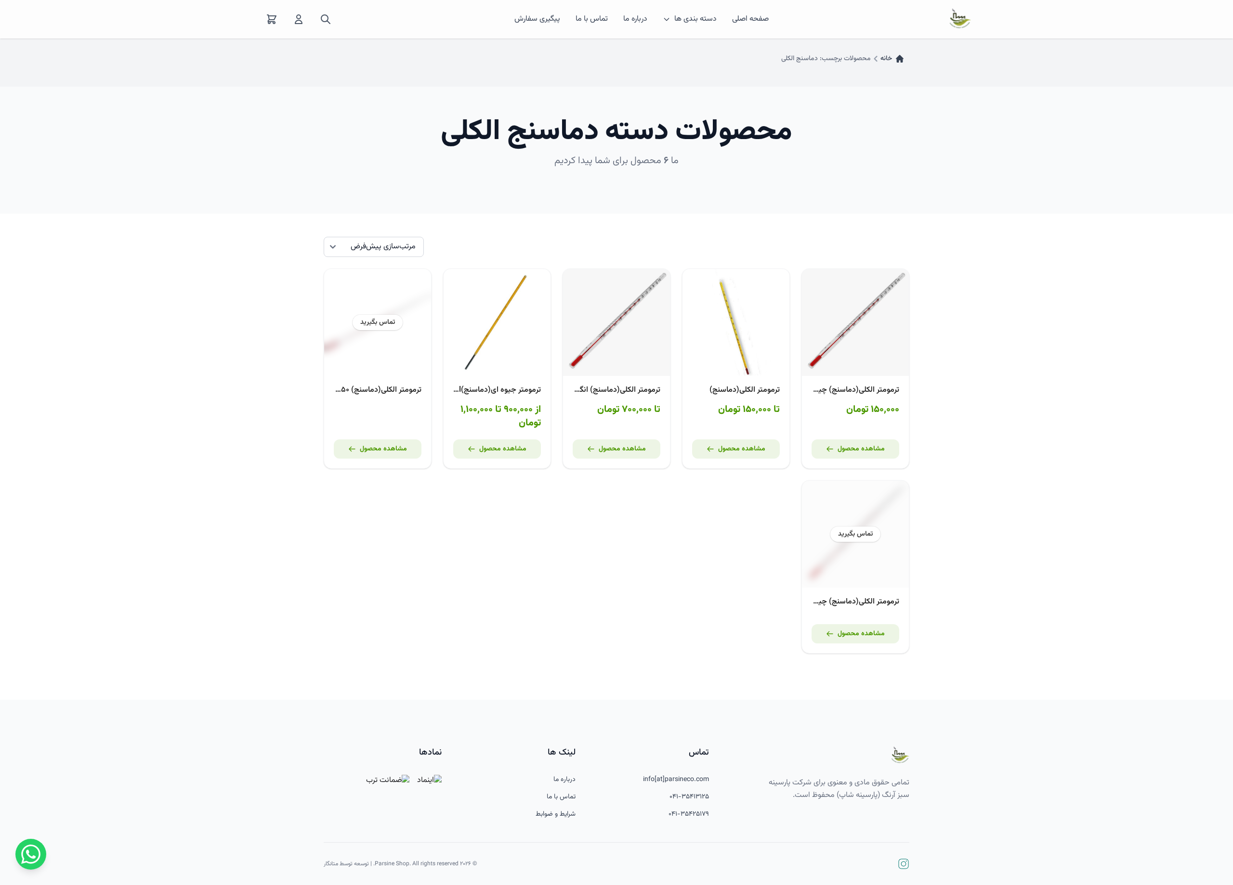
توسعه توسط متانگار (346, 863)
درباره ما (635, 19)
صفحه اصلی (750, 19)
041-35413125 (689, 797)
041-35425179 (689, 814)
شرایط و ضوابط (556, 814)
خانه (886, 59)
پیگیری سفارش (537, 19)
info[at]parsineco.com (676, 779)
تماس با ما (592, 19)
